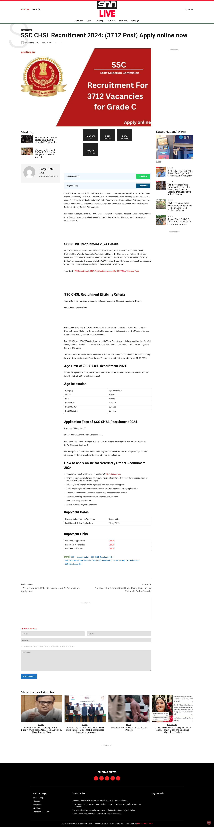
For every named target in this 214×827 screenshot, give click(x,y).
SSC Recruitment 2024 (73, 564)
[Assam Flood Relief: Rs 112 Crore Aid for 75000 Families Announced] (161, 220)
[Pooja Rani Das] (23, 42)
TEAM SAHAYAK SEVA (145, 823)
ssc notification (132, 560)
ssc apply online (82, 557)
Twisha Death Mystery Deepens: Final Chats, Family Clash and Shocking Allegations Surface (173, 729)
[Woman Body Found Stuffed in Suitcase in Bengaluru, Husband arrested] (27, 151)
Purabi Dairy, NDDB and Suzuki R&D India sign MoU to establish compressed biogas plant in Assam (85, 729)
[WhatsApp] (190, 42)
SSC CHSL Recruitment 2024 (102, 557)
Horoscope (26, 30)
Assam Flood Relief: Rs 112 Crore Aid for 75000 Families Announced (179, 221)
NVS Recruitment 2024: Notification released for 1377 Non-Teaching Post (106, 271)
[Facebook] (173, 42)
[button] (36, 9)
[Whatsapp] (118, 778)
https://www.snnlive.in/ (48, 176)
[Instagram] (101, 778)
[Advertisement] (109, 163)
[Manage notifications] (209, 823)
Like (90, 130)
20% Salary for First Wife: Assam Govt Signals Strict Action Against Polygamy (180, 173)
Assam (158, 161)
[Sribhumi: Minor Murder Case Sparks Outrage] (128, 708)
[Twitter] (179, 42)
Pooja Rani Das (33, 42)
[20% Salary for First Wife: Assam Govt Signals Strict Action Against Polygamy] (161, 172)
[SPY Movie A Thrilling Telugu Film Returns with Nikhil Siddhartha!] (27, 139)
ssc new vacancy (119, 560)
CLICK (111, 541)
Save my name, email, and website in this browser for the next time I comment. (49, 646)
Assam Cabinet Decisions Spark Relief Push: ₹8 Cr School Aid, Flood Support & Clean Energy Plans (41, 729)
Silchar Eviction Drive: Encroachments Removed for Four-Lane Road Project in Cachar (180, 206)
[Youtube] (112, 778)
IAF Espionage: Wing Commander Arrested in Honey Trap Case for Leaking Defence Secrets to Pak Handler (179, 189)
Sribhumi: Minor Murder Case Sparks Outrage (129, 728)
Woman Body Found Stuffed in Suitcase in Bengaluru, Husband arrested (45, 153)
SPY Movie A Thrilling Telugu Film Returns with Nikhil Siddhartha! (46, 139)
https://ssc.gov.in (113, 474)
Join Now (143, 176)
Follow (108, 130)
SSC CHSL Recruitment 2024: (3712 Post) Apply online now (87, 560)
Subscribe (90, 144)
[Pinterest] (185, 42)
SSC (72, 557)
